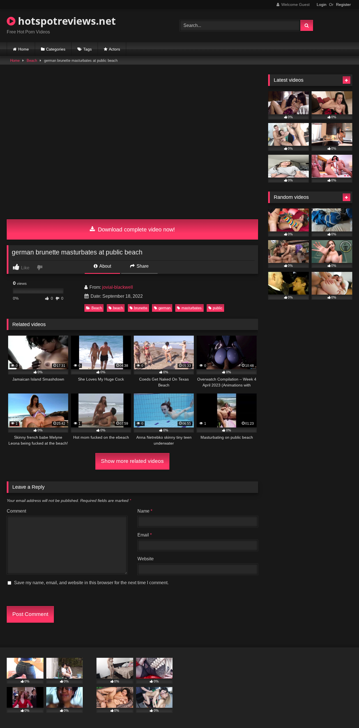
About (104, 266)
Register (343, 4)
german (164, 308)
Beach (32, 60)
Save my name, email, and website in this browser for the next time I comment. (91, 582)
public (217, 308)
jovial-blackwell (117, 287)
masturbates (191, 308)
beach (118, 308)
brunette (140, 308)
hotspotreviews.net (65, 21)
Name (144, 511)
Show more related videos (132, 461)
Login (321, 4)
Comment (16, 511)
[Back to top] (341, 711)
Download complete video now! (135, 229)
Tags (87, 49)
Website (145, 558)
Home (23, 49)
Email (144, 535)
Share (142, 266)
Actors (114, 49)
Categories (55, 49)
